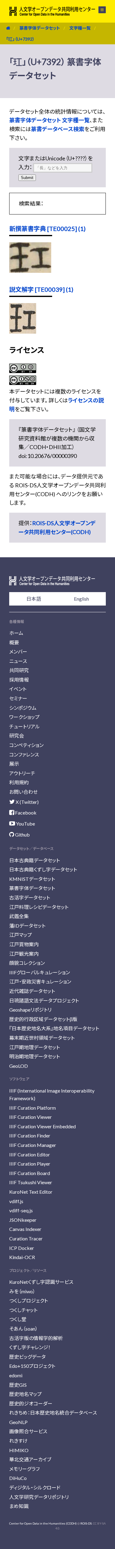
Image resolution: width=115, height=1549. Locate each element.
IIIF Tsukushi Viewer (30, 1182)
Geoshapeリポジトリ (30, 1010)
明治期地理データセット (34, 1056)
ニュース (18, 661)
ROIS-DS (86, 1523)
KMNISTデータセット (32, 879)
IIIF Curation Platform (32, 1108)
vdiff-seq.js (21, 1210)
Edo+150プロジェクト (32, 1366)
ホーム (16, 633)
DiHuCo (18, 1478)
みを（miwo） (22, 1291)
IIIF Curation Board (29, 1173)
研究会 (16, 735)
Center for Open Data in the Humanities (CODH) (43, 1523)
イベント (17, 689)
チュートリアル (24, 726)
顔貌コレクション (27, 963)
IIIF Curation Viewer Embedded (42, 1126)
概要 (14, 642)
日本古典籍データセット (34, 860)
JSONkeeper (22, 1220)
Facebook (25, 812)
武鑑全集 (19, 916)
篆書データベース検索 (57, 129)
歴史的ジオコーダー (30, 1403)
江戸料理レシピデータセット (38, 907)
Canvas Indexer (25, 1229)
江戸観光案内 (24, 954)
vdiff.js (16, 1201)
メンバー (18, 651)
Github (22, 834)
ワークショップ (24, 717)
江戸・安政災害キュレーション (40, 981)
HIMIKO (19, 1450)
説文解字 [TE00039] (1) (41, 289)
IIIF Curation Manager (32, 1145)
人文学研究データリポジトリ (39, 1497)
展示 (14, 764)
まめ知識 (19, 1506)
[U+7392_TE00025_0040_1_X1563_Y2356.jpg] (30, 270)
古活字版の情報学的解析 (36, 1338)
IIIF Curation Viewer (30, 1117)
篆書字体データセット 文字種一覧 (49, 120)
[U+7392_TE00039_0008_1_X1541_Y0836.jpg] (22, 331)
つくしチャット (23, 1310)
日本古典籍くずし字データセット (43, 869)
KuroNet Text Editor (30, 1192)
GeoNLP (18, 1422)
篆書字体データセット (39, 28)
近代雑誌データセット (32, 991)
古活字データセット (29, 897)
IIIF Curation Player (29, 1163)
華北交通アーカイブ (30, 1459)
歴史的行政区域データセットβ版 (43, 1019)
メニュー (98, 9)
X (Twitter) (27, 802)
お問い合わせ (23, 792)
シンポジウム (22, 708)
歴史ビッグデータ (27, 1357)
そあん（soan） (23, 1328)
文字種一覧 (80, 28)
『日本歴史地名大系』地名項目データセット (54, 1028)
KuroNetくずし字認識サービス (41, 1282)
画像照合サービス (28, 1431)
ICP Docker (21, 1248)
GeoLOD (18, 1066)
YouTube (25, 823)
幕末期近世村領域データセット (42, 1038)
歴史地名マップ (25, 1394)
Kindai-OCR (22, 1257)
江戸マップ (20, 935)
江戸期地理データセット (34, 1047)
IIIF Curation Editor (29, 1154)
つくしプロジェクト (28, 1300)
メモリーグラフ (24, 1469)
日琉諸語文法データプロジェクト (44, 1000)
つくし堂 (17, 1319)
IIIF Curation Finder (29, 1135)
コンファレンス (24, 754)
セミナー (18, 698)
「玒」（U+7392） (20, 39)
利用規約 (19, 782)
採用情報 (19, 680)
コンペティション (26, 745)
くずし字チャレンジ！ (30, 1347)
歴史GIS (18, 1385)
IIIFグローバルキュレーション (39, 972)
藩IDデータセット (27, 925)
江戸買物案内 (24, 944)
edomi (15, 1375)
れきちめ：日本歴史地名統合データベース (53, 1412)
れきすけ (18, 1441)
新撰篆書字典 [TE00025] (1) (47, 228)
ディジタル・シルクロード (34, 1487)
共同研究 (19, 670)
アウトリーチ (22, 773)
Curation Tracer (26, 1238)
